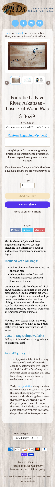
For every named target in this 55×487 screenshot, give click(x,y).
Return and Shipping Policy (28, 465)
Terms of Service (19, 469)
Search (21, 462)
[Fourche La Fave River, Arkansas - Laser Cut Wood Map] (15, 80)
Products (19, 33)
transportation (25, 386)
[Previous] (7, 83)
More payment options (27, 211)
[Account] (23, 23)
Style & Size (27, 123)
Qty (27, 180)
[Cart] (31, 23)
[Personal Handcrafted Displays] (15, 9)
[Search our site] (39, 23)
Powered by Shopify (27, 481)
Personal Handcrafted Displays (30, 476)
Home (8, 33)
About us (33, 462)
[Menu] (15, 23)
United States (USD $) (26, 438)
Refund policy (37, 469)
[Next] (48, 83)
